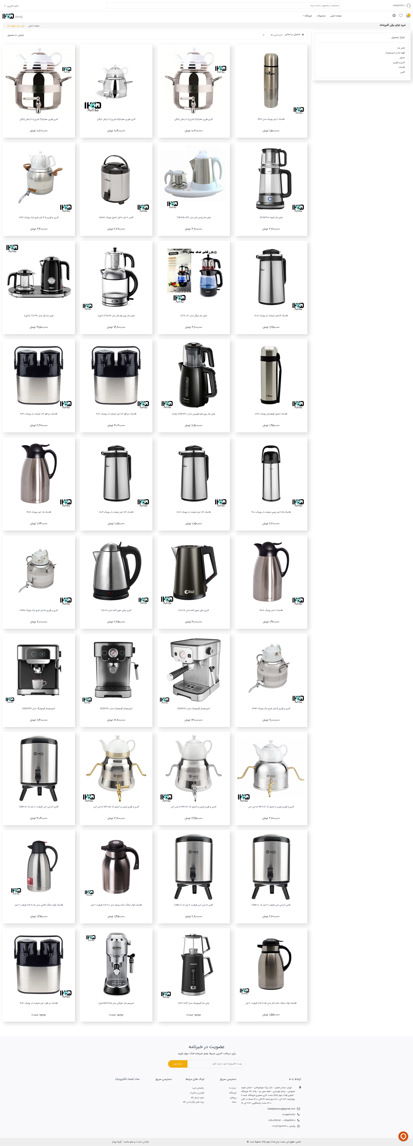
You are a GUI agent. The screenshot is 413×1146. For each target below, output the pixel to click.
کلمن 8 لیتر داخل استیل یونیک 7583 (116, 217)
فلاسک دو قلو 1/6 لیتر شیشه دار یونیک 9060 (116, 414)
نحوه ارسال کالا (197, 1098)
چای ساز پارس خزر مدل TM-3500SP (194, 217)
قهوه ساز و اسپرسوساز (395, 53)
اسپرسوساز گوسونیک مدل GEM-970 (116, 708)
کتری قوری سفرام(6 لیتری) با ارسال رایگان (194, 119)
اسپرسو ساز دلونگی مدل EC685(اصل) (116, 1003)
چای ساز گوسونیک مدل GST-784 (193, 1003)
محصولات (321, 16)
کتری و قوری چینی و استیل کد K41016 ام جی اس (193, 807)
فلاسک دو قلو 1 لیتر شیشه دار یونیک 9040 (39, 1003)
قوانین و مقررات (197, 1093)
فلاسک (402, 67)
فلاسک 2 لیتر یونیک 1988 (271, 610)
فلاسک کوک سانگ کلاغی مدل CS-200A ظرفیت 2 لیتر (39, 905)
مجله (234, 1102)
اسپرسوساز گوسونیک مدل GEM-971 (193, 708)
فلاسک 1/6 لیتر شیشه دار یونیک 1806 (193, 512)
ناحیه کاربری (12, 6)
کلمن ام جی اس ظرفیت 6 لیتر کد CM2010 (271, 905)
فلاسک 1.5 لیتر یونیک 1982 (38, 512)
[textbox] (224, 5)
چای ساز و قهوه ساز (15, 26)
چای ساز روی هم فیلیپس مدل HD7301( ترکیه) (193, 414)
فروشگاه (308, 16)
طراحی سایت (142, 1142)
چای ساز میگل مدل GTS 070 (194, 316)
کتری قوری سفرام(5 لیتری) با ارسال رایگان (116, 119)
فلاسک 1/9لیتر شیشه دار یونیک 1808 (271, 316)
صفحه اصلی (336, 16)
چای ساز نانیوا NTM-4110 (271, 217)
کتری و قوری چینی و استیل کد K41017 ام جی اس (271, 807)
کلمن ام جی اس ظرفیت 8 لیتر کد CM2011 (193, 905)
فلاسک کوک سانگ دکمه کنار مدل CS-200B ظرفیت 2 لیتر (271, 1003)
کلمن (402, 72)
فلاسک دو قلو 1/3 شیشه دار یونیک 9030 (38, 414)
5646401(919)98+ (280, 1126)
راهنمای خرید (198, 1088)
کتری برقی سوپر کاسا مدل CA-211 (116, 610)
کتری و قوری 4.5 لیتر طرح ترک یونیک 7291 (39, 217)
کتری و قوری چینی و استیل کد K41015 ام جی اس (116, 807)
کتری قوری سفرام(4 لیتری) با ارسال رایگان (39, 119)
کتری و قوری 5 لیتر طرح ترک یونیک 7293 (271, 708)
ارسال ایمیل (177, 1064)
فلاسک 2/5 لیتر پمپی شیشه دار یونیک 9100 (271, 512)
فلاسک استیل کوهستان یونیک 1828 (271, 414)
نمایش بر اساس (292, 34)
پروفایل (233, 1098)
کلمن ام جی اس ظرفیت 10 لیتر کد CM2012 (38, 807)
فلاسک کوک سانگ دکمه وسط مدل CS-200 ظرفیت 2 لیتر (116, 905)
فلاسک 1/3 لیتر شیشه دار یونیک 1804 (116, 512)
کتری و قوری (399, 63)
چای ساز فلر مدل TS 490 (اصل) (38, 316)
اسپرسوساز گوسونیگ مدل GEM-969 (38, 708)
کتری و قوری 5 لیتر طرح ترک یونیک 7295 (39, 610)
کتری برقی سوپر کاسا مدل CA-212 (193, 610)
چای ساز (401, 48)
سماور (402, 58)
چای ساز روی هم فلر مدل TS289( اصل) (116, 316)
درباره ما (232, 1088)
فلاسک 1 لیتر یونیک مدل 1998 (271, 119)
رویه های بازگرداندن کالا (193, 1102)
